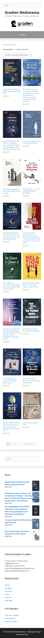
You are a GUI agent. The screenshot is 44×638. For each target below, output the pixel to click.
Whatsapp (8, 600)
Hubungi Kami (10, 618)
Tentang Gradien (11, 621)
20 (29, 444)
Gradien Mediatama (22, 12)
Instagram (8, 588)
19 (25, 444)
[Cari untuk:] (22, 5)
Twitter (7, 594)
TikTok (7, 585)
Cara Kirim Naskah (12, 615)
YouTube (8, 597)
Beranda (6, 45)
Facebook (8, 591)
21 (32, 444)
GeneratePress (22, 634)
